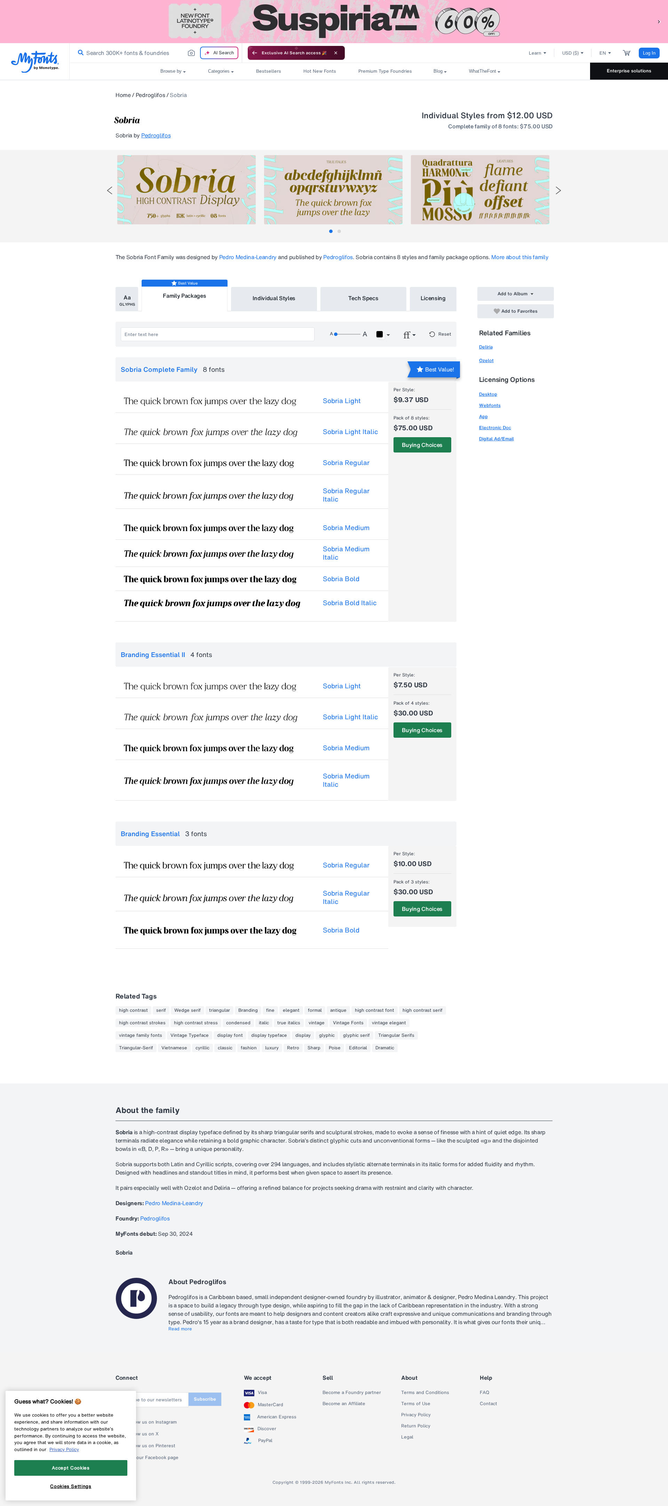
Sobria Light (342, 401)
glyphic (327, 1035)
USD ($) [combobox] (570, 53)
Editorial (358, 1048)
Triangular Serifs (396, 1035)
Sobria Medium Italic (346, 553)
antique (338, 1010)
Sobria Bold (341, 579)
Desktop (488, 394)
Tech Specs (363, 298)
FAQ (484, 1392)
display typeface (269, 1035)
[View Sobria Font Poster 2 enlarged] (333, 189)
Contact (488, 1404)
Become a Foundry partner (352, 1392)
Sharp (314, 1048)
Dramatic (384, 1048)
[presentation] (109, 190)
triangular (219, 1010)
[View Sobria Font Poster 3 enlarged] (480, 189)
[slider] (347, 334)
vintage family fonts (140, 1035)
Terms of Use (415, 1404)
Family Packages (184, 295)
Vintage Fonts (348, 1023)
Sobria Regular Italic (346, 495)
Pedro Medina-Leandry (248, 257)
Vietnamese (174, 1048)
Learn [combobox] (535, 53)
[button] (659, 21)
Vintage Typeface (189, 1035)
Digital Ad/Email (496, 438)
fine (270, 1010)
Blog (438, 71)
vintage (317, 1023)
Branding (248, 1010)
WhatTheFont (482, 71)
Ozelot (486, 360)
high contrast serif (423, 1010)
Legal (407, 1437)
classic (225, 1048)
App (483, 416)
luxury (272, 1048)
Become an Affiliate (344, 1404)
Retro (293, 1048)
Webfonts (490, 405)
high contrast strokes (142, 1023)
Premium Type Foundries (384, 71)
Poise (335, 1048)
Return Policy (415, 1426)
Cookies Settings (71, 1486)
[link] (79, 53)
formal (315, 1010)
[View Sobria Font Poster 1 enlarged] (186, 189)
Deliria (486, 347)
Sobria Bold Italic (350, 603)
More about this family (519, 257)
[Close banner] (336, 52)
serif (161, 1010)
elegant (291, 1010)
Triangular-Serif (136, 1048)
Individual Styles (274, 298)
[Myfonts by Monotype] (35, 62)
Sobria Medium (346, 527)
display (303, 1035)
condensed (238, 1023)
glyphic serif (356, 1035)
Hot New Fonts (319, 71)
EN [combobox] (602, 53)
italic (264, 1023)
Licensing (433, 298)
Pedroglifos (150, 95)
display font (230, 1035)
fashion (249, 1048)
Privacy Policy (416, 1415)
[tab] (331, 231)
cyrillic (202, 1048)
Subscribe (205, 1399)
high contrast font (374, 1010)
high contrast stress (196, 1023)
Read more (180, 1329)
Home (123, 95)
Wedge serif (187, 1010)
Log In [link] (649, 53)
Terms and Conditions (425, 1392)
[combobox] (156, 53)
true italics (288, 1023)
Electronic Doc (495, 427)
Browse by (171, 71)
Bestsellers (268, 71)
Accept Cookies (70, 1467)
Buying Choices (422, 445)
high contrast (133, 1010)
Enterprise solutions (629, 70)
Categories (219, 71)
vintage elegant (389, 1023)
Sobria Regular (346, 462)
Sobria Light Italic (350, 431)
